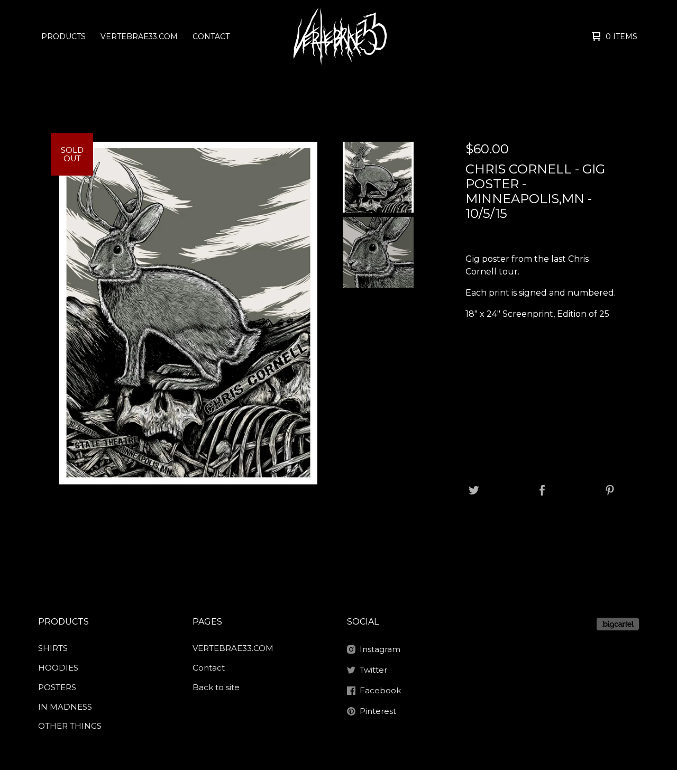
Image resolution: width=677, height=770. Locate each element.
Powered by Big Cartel (618, 624)
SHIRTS (53, 648)
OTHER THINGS (70, 726)
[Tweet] (474, 491)
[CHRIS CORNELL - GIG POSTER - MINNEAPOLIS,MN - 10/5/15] (378, 177)
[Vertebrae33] (339, 36)
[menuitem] (63, 36)
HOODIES (58, 668)
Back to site (216, 687)
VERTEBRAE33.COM (139, 36)
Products (63, 36)
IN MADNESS (65, 707)
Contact (211, 36)
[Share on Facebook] (542, 491)
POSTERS (57, 687)
